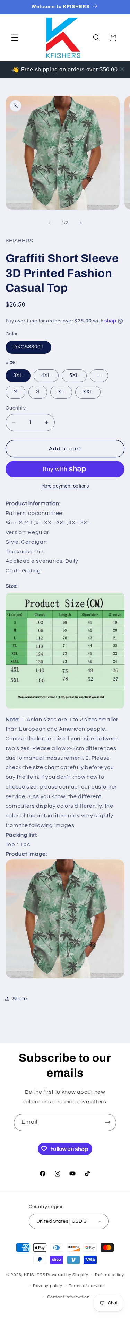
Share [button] (19, 998)
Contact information (68, 1297)
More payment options (65, 486)
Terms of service (86, 1286)
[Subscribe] (108, 1122)
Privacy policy (47, 1286)
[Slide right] (80, 223)
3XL (18, 375)
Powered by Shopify (67, 1275)
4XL (46, 375)
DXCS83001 (28, 347)
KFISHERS (34, 1275)
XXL (88, 391)
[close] (122, 69)
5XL (74, 375)
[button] (15, 38)
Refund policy (109, 1275)
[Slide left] (49, 223)
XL (61, 391)
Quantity (16, 408)
